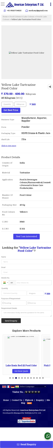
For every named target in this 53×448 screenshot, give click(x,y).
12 (43, 378)
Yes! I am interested (26, 236)
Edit (33, 104)
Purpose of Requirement (10, 299)
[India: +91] (5, 282)
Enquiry (40, 400)
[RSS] (29, 403)
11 (40, 378)
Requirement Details (9, 308)
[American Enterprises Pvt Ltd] (25, 4)
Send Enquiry (28, 444)
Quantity (4, 288)
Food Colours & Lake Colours (22, 17)
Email (3, 267)
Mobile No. (5, 278)
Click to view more (8, 146)
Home (5, 17)
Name (3, 257)
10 (37, 378)
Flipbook (29, 400)
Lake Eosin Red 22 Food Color (18, 365)
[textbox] (20, 104)
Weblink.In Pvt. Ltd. (33, 413)
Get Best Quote (18, 371)
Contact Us (17, 400)
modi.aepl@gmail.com (38, 11)
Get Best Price (11, 110)
